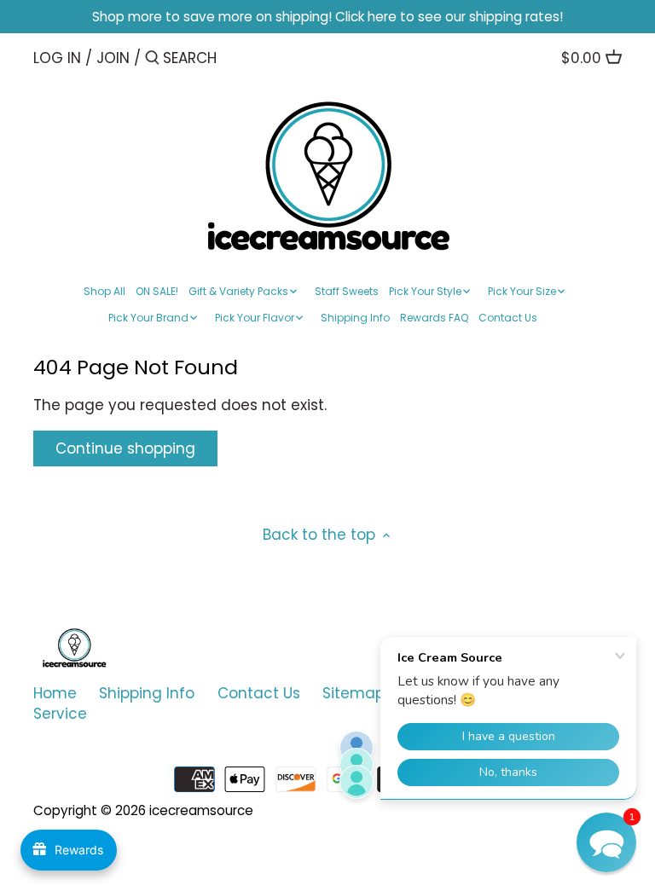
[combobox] (235, 57)
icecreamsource (201, 810)
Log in (57, 58)
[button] (606, 842)
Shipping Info (146, 693)
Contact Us (258, 693)
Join (113, 58)
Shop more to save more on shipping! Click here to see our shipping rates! (327, 17)
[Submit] (152, 59)
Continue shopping (125, 448)
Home (55, 693)
